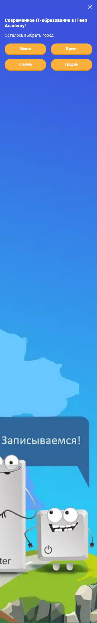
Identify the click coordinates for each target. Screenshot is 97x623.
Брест (71, 49)
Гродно (71, 64)
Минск (26, 49)
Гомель (25, 64)
